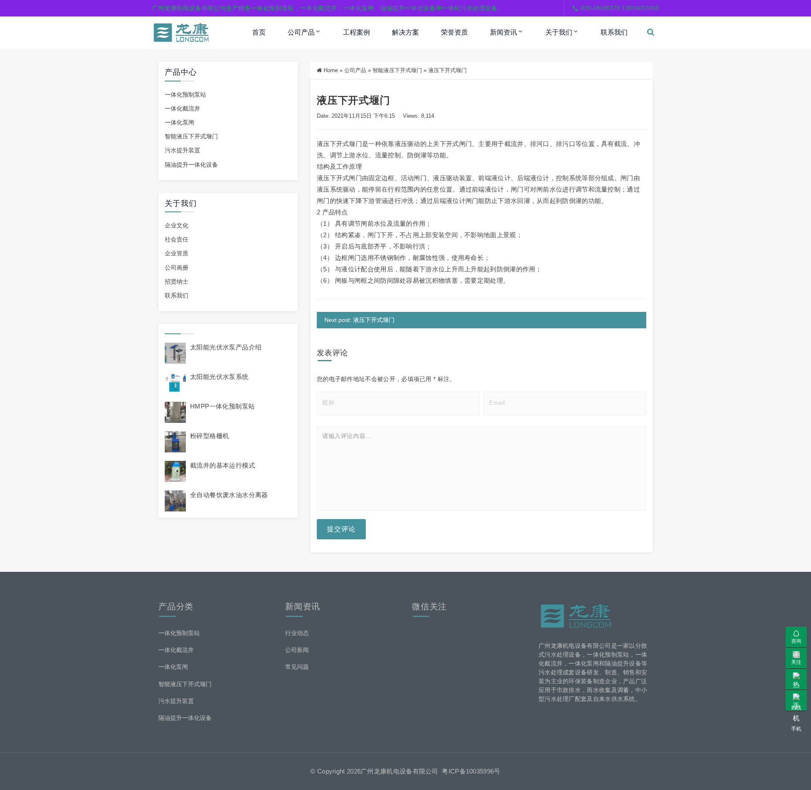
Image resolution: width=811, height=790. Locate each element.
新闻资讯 (503, 32)
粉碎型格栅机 (209, 435)
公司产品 (301, 32)
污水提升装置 (182, 150)
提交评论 (341, 529)
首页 (259, 32)
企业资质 (176, 253)
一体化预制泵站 (185, 94)
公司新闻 (297, 650)
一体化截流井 (182, 108)
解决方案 (405, 32)
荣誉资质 (454, 32)
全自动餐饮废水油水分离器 (229, 494)
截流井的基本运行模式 (222, 465)
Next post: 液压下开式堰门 (359, 320)
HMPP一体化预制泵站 (222, 406)
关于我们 (558, 32)
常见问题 (297, 666)
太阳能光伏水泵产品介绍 (225, 347)
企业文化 (176, 225)
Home (331, 70)
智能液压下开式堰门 (191, 136)
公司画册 (176, 267)
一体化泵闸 (179, 122)
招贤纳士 (176, 281)
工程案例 (356, 32)
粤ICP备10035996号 (471, 771)
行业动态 (297, 633)
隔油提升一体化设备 (191, 164)
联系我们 (614, 32)
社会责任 (176, 239)
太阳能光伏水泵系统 (219, 376)
